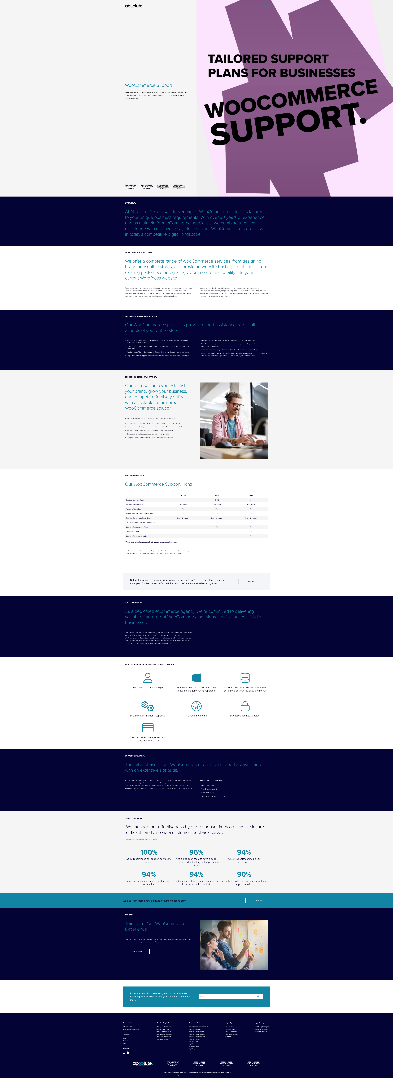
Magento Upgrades (194, 1039)
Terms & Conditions (192, 1075)
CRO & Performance (231, 1032)
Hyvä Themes (193, 1044)
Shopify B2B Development (164, 1034)
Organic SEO (229, 1036)
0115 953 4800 (127, 1027)
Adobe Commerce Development (198, 1027)
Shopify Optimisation (162, 1039)
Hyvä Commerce (194, 1046)
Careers (219, 1075)
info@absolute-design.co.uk (131, 1029)
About (124, 1038)
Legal (207, 1075)
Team (124, 1043)
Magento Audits (193, 1041)
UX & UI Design (229, 1027)
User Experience (230, 1029)
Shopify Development (162, 1029)
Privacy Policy (175, 1075)
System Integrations (261, 1032)
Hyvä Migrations (193, 1049)
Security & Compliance (261, 1029)
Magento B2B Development (197, 1036)
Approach (126, 1041)
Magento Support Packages (197, 1034)
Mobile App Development (262, 1027)
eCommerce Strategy (231, 1034)
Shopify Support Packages (164, 1032)
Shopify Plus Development (164, 1027)
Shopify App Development (163, 1036)
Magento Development (195, 1029)
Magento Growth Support (196, 1032)
